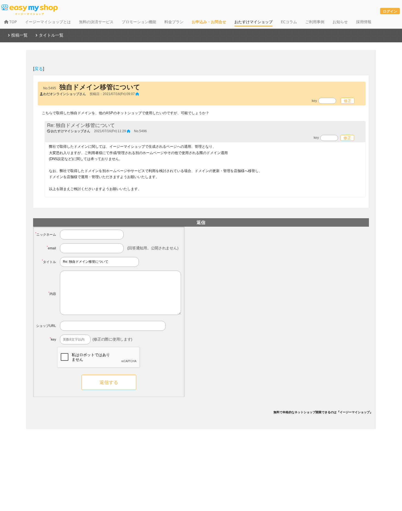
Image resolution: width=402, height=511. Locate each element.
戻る (38, 68)
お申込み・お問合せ (209, 21)
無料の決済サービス (96, 21)
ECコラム (289, 21)
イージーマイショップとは (48, 21)
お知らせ (340, 21)
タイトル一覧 (51, 35)
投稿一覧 (19, 35)
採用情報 (363, 21)
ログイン (390, 11)
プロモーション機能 (139, 21)
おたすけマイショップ (253, 21)
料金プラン (173, 21)
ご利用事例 (314, 21)
